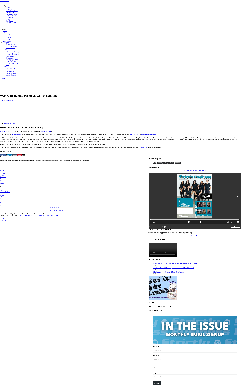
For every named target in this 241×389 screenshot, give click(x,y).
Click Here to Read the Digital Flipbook (195, 171)
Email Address (157, 364)
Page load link (4, 219)
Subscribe (157, 383)
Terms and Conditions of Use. (28, 215)
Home (2, 100)
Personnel (13, 100)
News (4, 32)
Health (165, 162)
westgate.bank (16, 134)
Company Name (157, 373)
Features (5, 49)
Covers (5, 31)
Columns (5, 66)
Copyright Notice (52, 215)
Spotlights (6, 43)
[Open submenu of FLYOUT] (5, 6)
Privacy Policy (42, 215)
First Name (156, 346)
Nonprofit (171, 162)
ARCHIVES (152, 306)
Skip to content (4, 1)
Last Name (156, 355)
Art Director (3, 131)
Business (160, 162)
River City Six (7, 41)
